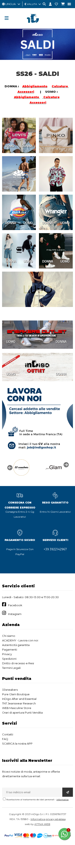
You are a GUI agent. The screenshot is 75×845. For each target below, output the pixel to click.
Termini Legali (11, 667)
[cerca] (43, 4)
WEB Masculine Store (16, 708)
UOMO (9, 146)
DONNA (27, 146)
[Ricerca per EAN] (68, 4)
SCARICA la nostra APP (17, 743)
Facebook (15, 605)
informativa (62, 799)
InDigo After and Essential (19, 698)
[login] (49, 4)
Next (66, 464)
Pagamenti (9, 649)
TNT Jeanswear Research (19, 703)
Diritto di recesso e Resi (18, 663)
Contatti (7, 734)
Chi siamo (8, 635)
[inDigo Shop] (37, 26)
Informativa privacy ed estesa (48, 819)
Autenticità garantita (16, 645)
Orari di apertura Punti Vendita (22, 712)
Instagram (14, 614)
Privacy (7, 654)
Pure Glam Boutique (16, 694)
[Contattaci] (55, 4)
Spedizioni (9, 658)
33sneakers (10, 689)
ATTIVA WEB (42, 824)
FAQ (5, 739)
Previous (9, 467)
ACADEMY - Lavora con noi (20, 640)
